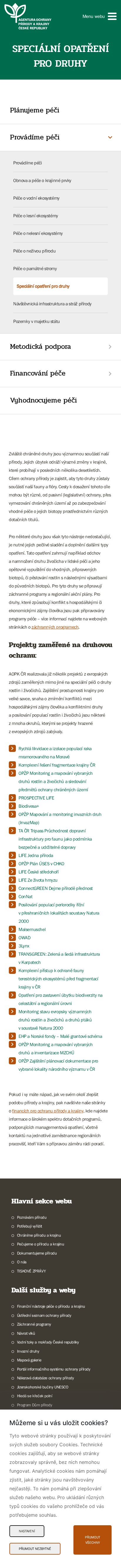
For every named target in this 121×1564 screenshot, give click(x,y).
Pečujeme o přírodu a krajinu (40, 1244)
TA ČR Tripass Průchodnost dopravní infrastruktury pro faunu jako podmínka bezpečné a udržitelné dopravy (55, 839)
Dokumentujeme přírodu (37, 1253)
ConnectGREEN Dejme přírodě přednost (56, 888)
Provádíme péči (35, 137)
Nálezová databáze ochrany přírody (45, 1378)
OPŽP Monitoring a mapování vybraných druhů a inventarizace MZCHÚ (56, 1048)
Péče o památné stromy (35, 268)
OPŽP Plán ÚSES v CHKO (41, 863)
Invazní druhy (28, 1351)
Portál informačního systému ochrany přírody (53, 1369)
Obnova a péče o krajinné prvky (42, 180)
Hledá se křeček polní (34, 1395)
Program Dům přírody (34, 1405)
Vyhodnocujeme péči (43, 400)
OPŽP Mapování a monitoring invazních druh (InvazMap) (60, 818)
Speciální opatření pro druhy (43, 286)
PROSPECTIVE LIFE (36, 797)
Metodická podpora (40, 346)
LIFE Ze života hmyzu (38, 880)
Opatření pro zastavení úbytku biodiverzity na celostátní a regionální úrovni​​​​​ (60, 999)
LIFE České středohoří (39, 871)
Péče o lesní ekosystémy (35, 215)
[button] (100, 16)
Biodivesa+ (29, 806)
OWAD (24, 937)
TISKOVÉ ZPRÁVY (31, 1271)
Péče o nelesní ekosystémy (38, 233)
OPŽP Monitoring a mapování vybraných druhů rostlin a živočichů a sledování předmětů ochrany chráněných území (56, 781)
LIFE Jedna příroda (36, 855)
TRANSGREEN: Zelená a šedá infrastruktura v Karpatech (59, 958)
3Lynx (24, 945)
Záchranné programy (34, 1324)
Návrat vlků (26, 1333)
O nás (22, 1262)
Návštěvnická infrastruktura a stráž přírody (52, 303)
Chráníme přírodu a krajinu (39, 1235)
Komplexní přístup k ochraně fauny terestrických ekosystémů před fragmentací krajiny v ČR (58, 978)
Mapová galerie (29, 1360)
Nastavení (27, 1531)
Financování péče (37, 373)
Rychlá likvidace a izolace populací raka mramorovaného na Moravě (55, 752)
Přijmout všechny (92, 1540)
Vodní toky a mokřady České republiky (48, 1342)
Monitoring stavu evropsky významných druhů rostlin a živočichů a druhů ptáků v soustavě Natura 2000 (55, 1020)
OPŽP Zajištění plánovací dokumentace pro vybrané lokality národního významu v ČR (58, 1065)
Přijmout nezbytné (35, 1549)
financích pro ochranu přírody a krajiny (47, 1110)
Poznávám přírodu (31, 1217)
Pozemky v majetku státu (36, 321)
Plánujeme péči (34, 110)
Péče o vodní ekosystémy (36, 198)
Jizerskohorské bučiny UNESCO (42, 1387)
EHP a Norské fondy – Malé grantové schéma (60, 1036)
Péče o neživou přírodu (34, 250)
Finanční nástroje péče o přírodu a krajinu (51, 1306)
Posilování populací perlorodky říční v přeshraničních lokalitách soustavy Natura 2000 (59, 913)
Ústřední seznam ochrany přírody (44, 1315)
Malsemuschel (32, 929)
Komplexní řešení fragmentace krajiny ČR (57, 764)
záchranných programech (54, 626)
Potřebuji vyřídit (29, 1226)
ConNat (26, 896)
